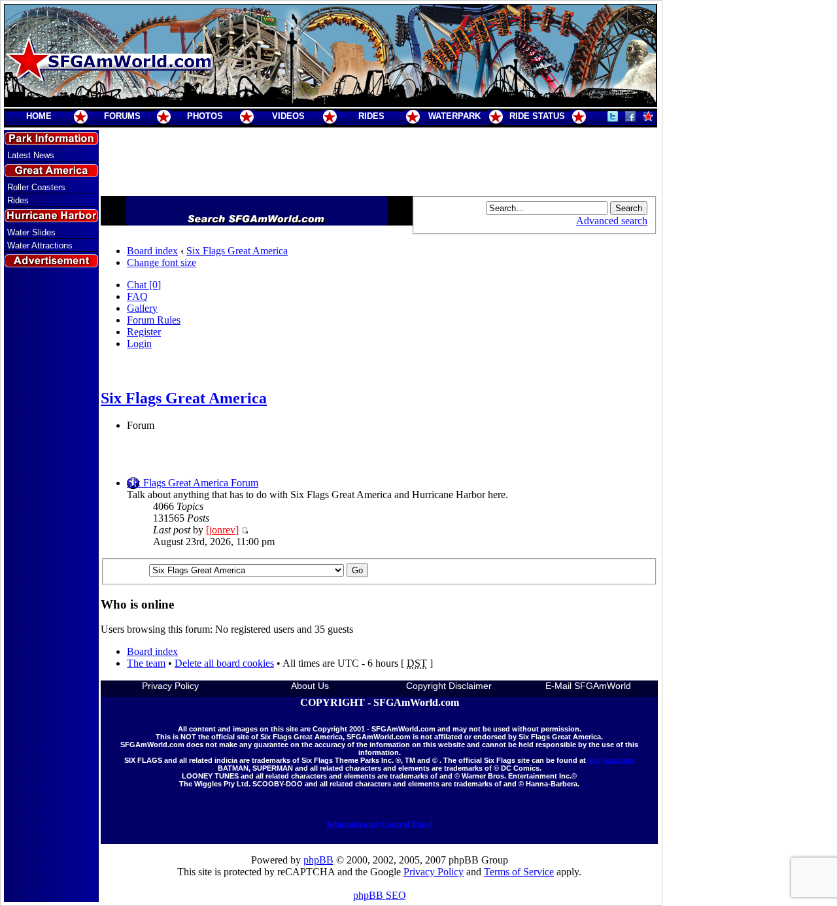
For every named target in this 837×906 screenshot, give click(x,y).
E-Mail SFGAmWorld (588, 685)
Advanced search (611, 220)
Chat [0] (144, 284)
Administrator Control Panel (379, 824)
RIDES (371, 116)
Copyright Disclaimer (449, 685)
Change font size (161, 262)
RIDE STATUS (537, 116)
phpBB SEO (379, 895)
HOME (39, 116)
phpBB (318, 859)
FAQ (137, 296)
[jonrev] (222, 529)
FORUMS (122, 116)
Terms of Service (519, 871)
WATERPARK (454, 116)
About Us (310, 685)
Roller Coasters (36, 187)
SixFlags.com (611, 760)
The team (146, 663)
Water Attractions (40, 245)
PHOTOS (205, 116)
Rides (18, 200)
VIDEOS (288, 116)
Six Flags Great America (237, 250)
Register (144, 331)
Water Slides (31, 232)
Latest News (30, 155)
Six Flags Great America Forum (192, 482)
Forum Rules (153, 320)
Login (139, 343)
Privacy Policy (170, 685)
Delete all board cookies (224, 663)
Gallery (142, 308)
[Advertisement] (51, 505)
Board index (152, 250)
